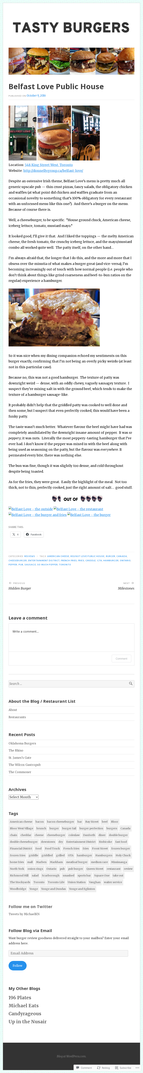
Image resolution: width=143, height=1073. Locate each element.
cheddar (25, 835)
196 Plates (20, 998)
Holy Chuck (123, 855)
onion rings (35, 868)
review (128, 868)
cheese (39, 835)
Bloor (114, 821)
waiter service (113, 882)
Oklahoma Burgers (22, 743)
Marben (41, 862)
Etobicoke (105, 841)
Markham (56, 862)
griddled (47, 855)
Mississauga (119, 862)
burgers (112, 828)
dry (60, 841)
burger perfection (91, 828)
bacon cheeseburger (60, 821)
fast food (121, 841)
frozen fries (17, 855)
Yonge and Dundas (53, 889)
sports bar (84, 875)
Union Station (77, 882)
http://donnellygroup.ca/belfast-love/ (53, 171)
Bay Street (91, 821)
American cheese (58, 556)
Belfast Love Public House (87, 556)
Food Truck (52, 848)
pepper (13, 564)
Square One (101, 875)
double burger (118, 835)
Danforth (89, 835)
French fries (69, 560)
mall (30, 862)
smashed (68, 875)
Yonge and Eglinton (82, 889)
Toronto (65, 564)
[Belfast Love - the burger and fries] (38, 515)
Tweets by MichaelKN (24, 914)
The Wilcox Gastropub (25, 765)
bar (79, 821)
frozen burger (120, 848)
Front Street (100, 848)
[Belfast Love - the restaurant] (78, 509)
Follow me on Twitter (30, 906)
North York (17, 868)
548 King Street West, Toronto (49, 165)
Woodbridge (18, 889)
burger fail (69, 828)
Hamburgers (103, 855)
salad (35, 875)
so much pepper (47, 564)
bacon (40, 821)
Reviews (29, 556)
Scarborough (50, 875)
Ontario (125, 560)
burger (110, 556)
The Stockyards (20, 882)
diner (102, 835)
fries (81, 560)
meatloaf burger (77, 862)
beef (105, 821)
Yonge (33, 889)
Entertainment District (44, 560)
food (38, 848)
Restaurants (17, 717)
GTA (99, 560)
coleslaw (74, 835)
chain (13, 835)
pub (21, 564)
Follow (17, 965)
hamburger (111, 560)
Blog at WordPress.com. (71, 1056)
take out (118, 875)
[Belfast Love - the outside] (31, 509)
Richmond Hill (19, 875)
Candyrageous (25, 1014)
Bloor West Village (21, 828)
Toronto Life (56, 882)
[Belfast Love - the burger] (89, 515)
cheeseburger (18, 560)
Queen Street (94, 868)
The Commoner (20, 772)
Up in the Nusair (28, 1022)
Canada (122, 556)
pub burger (75, 868)
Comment (121, 658)
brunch (41, 828)
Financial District (21, 848)
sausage (30, 564)
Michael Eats (24, 1006)
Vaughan (95, 882)
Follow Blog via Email (30, 930)
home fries (17, 862)
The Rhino (16, 750)
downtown (48, 841)
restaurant (113, 868)
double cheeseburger (24, 841)
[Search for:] (71, 683)
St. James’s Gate (20, 758)
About (13, 710)
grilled (60, 855)
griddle (90, 560)
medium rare (99, 862)
